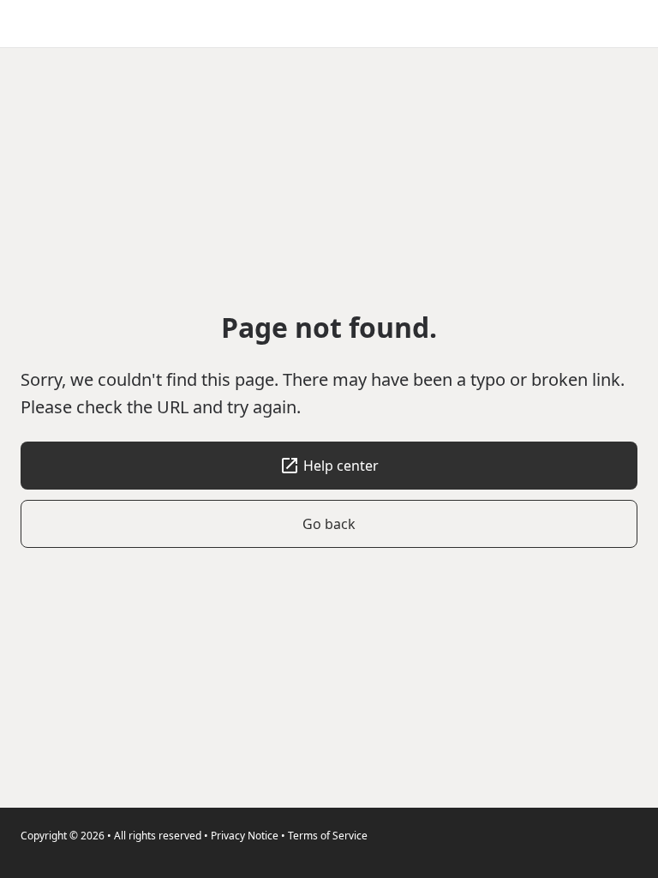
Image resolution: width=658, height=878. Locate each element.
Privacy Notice (244, 835)
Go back (329, 523)
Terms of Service (328, 835)
